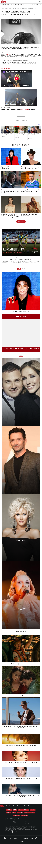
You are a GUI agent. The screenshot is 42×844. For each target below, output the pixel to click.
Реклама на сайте (21, 805)
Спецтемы (20, 812)
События (26, 809)
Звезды (14, 809)
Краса (20, 809)
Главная (2, 8)
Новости (9, 809)
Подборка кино (21, 631)
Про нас (8, 805)
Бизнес (26, 812)
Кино (14, 812)
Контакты (14, 805)
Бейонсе (9, 54)
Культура (33, 809)
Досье (21, 355)
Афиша (21, 731)
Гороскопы (16, 815)
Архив (6, 8)
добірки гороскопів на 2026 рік (21, 311)
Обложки (32, 812)
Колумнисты (24, 815)
